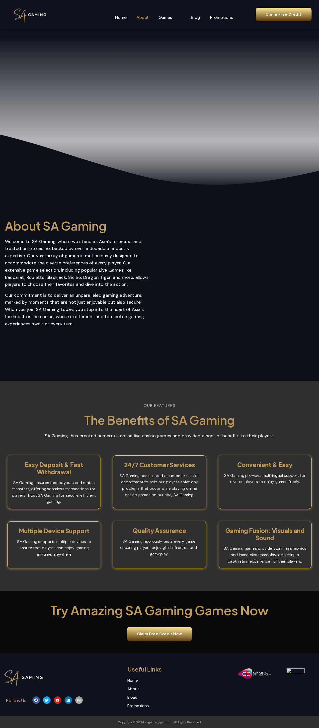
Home (121, 17)
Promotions (221, 17)
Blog (195, 17)
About (143, 17)
